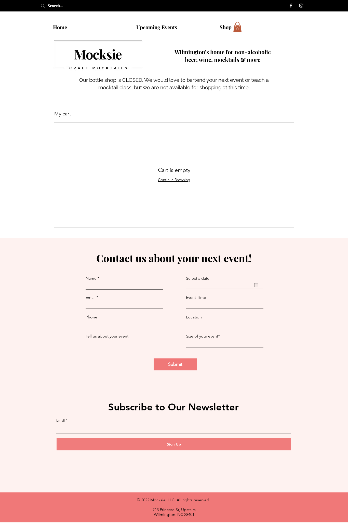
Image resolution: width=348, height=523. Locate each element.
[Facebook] (290, 5)
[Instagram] (301, 5)
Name (91, 278)
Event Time (196, 298)
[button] (237, 27)
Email (91, 298)
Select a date (197, 278)
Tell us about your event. (107, 336)
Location (194, 317)
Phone (91, 317)
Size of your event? (203, 336)
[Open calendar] (256, 285)
